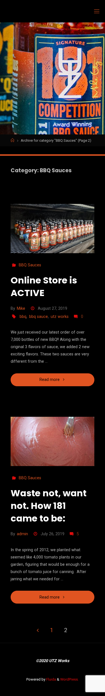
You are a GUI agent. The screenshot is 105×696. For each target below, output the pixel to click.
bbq (23, 316)
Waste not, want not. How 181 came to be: (49, 506)
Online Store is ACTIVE (44, 286)
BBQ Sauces (30, 265)
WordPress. (69, 679)
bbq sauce (38, 316)
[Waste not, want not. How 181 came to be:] (53, 441)
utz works (60, 316)
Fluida (50, 679)
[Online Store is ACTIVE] (53, 228)
